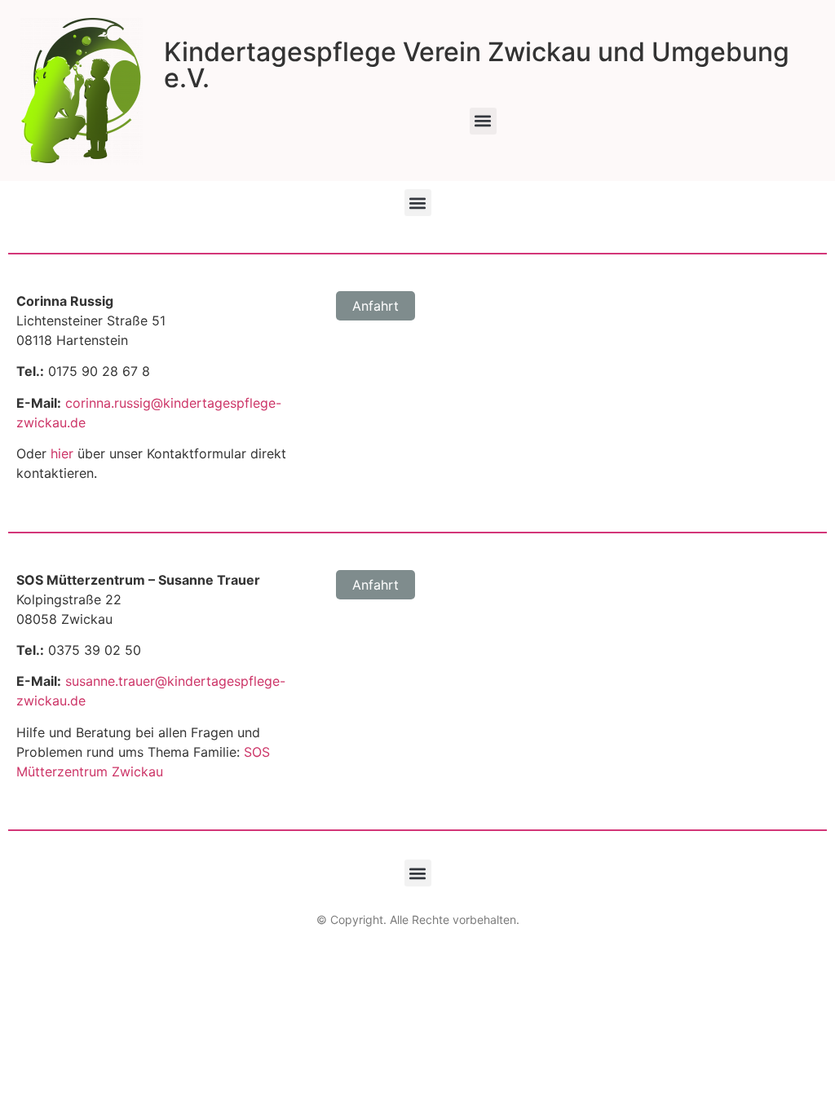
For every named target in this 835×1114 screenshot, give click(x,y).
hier (62, 453)
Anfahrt (375, 306)
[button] (483, 121)
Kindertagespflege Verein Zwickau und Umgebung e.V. (476, 65)
